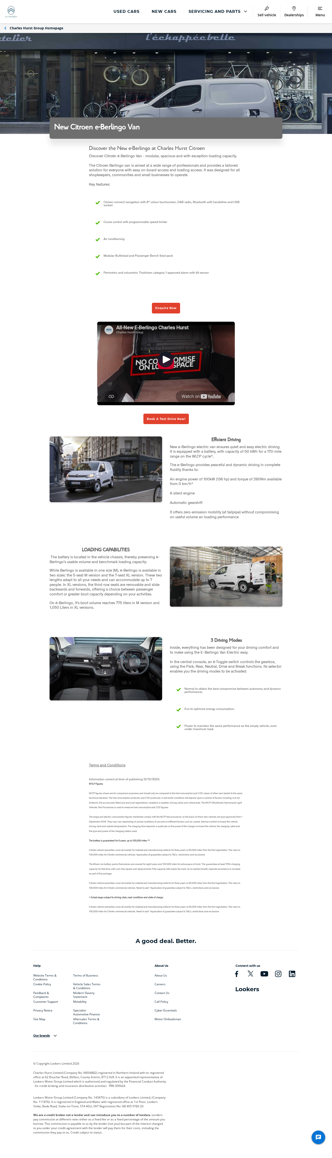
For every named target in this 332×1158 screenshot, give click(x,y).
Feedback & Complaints (41, 994)
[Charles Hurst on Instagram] (278, 974)
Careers (160, 984)
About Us (161, 975)
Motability (80, 1002)
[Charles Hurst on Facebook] (237, 974)
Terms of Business (85, 975)
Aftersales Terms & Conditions (86, 1020)
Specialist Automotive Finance (86, 1011)
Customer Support (45, 1002)
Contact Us (162, 993)
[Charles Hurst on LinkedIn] (292, 974)
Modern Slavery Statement (84, 994)
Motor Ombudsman (168, 1019)
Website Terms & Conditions (45, 976)
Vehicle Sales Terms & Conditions (86, 985)
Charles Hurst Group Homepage (36, 28)
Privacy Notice (42, 1010)
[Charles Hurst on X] (250, 974)
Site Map (39, 1019)
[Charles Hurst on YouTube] (264, 974)
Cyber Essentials (166, 1010)
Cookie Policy (42, 984)
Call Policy (161, 1002)
